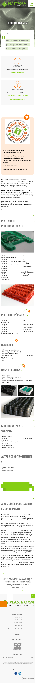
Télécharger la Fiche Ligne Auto (18, 96)
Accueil (5, 33)
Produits (10, 33)
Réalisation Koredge (29, 678)
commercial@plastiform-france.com (18, 628)
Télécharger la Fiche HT (17, 100)
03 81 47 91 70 (18, 625)
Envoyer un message (17, 72)
